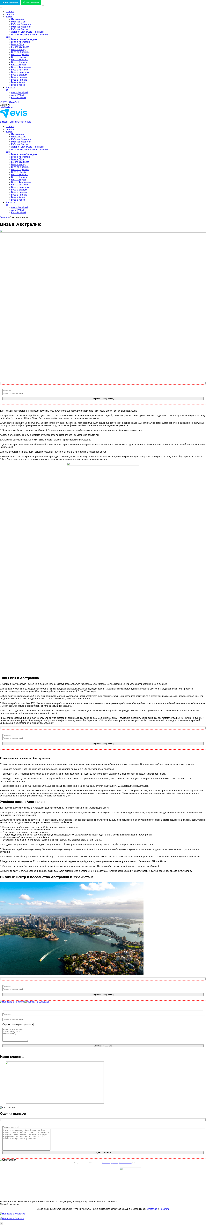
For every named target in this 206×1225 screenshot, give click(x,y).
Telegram (164, 1209)
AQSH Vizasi (17, 95)
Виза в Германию (20, 54)
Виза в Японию (19, 80)
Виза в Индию (18, 64)
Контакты (10, 87)
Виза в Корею (18, 85)
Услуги (9, 16)
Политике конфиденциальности (110, 1163)
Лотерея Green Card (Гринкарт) (27, 32)
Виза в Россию (18, 57)
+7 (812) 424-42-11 (9, 102)
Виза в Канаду (18, 49)
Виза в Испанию (19, 59)
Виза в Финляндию (21, 67)
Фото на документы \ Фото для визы (29, 34)
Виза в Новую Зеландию (24, 39)
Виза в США (17, 44)
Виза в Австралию (20, 42)
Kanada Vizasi (18, 97)
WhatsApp (152, 1209)
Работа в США (18, 21)
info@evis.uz (6, 107)
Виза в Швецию (19, 75)
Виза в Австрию (19, 70)
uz (7, 90)
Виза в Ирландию (20, 72)
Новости (10, 14)
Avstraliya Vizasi (19, 92)
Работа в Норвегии (21, 27)
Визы (8, 37)
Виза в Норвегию (20, 77)
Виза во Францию (20, 52)
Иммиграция (17, 19)
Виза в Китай (18, 82)
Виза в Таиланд (19, 62)
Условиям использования (125, 1163)
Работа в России (19, 29)
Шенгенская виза (20, 47)
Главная (10, 11)
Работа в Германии (21, 24)
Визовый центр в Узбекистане (15, 122)
